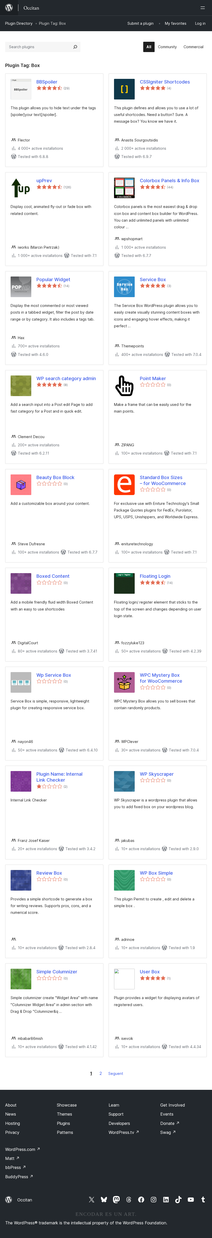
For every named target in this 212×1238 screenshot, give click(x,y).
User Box (150, 971)
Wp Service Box (53, 675)
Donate (170, 1123)
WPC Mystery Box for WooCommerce (161, 678)
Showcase (67, 1105)
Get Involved (172, 1105)
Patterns (65, 1132)
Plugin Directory (19, 23)
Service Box (153, 279)
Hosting (12, 1123)
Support (116, 1114)
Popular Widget (53, 279)
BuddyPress (19, 1176)
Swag (168, 1132)
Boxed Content (53, 576)
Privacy (12, 1132)
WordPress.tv (124, 1132)
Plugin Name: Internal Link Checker (59, 777)
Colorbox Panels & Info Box (169, 180)
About (11, 1105)
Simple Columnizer (56, 971)
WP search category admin (66, 378)
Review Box (49, 873)
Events (166, 1114)
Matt (12, 1158)
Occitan (24, 1199)
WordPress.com (22, 1149)
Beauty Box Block (55, 477)
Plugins (63, 1123)
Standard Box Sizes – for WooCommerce (163, 480)
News (10, 1114)
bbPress (15, 1167)
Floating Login (155, 576)
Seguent (115, 1073)
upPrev (44, 180)
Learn (114, 1105)
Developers (119, 1123)
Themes (64, 1114)
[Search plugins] (75, 47)
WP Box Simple (156, 873)
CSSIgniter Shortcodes (165, 82)
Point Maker (153, 378)
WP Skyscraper (157, 774)
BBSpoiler (46, 82)
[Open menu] (203, 7)
